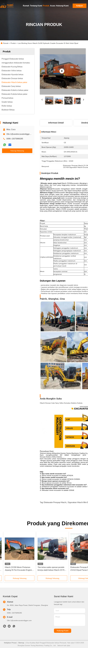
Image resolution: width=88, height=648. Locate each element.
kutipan (79, 6)
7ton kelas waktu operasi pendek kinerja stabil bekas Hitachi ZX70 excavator (51, 568)
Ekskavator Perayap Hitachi (55, 502)
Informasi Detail (56, 123)
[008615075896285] (13, 627)
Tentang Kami (36, 6)
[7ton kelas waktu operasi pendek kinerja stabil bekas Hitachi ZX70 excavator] (52, 548)
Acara (52, 6)
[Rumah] (7, 5)
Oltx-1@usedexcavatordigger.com (20, 134)
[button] (15, 554)
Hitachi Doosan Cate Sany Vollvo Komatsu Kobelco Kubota (61, 403)
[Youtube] (9, 627)
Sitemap (21, 643)
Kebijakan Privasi (10, 643)
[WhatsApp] (4, 145)
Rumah (26, 6)
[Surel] (10, 145)
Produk (46, 6)
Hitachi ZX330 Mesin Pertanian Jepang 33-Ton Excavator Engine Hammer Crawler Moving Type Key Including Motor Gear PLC (19, 568)
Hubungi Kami (62, 6)
